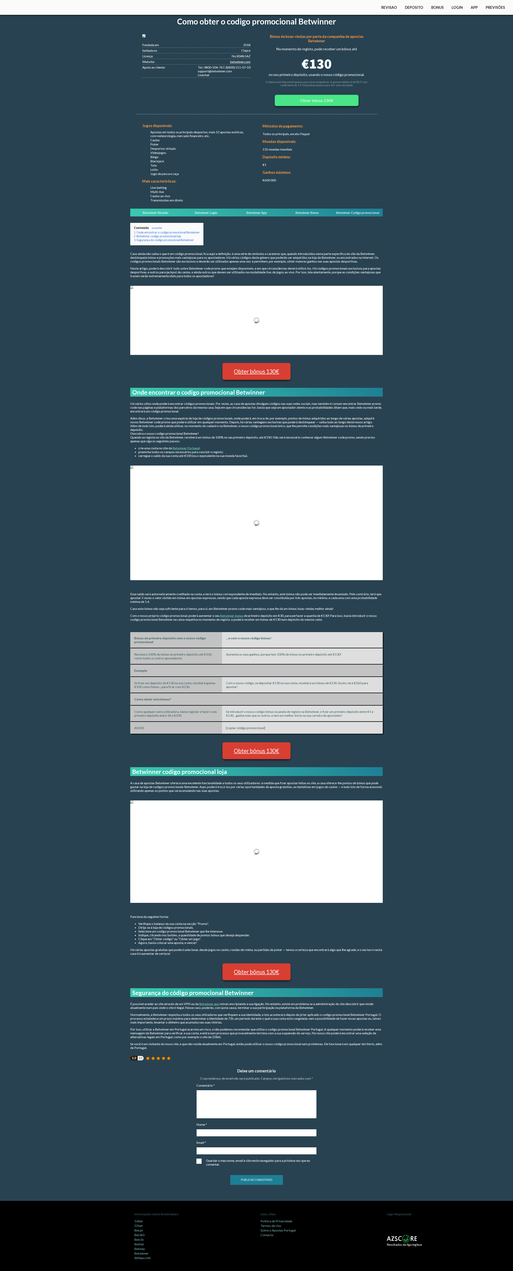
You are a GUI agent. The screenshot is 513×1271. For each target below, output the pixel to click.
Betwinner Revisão (155, 212)
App (474, 7)
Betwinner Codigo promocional (357, 212)
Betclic (139, 1239)
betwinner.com (240, 62)
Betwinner (141, 1253)
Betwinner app (209, 1004)
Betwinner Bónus (307, 212)
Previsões (495, 7)
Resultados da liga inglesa (404, 1244)
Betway (139, 1249)
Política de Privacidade (276, 1221)
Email (201, 1142)
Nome (201, 1124)
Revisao (389, 7)
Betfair (139, 1244)
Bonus (437, 7)
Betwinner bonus (231, 615)
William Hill (142, 1258)
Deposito (414, 7)
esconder (157, 227)
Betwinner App (256, 212)
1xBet (138, 1221)
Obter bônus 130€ (316, 100)
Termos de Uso (271, 1226)
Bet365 (139, 1235)
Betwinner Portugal (186, 448)
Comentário (205, 1085)
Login (457, 7)
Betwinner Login (206, 212)
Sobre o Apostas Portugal (278, 1230)
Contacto (267, 1235)
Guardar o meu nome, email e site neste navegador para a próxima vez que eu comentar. (258, 1162)
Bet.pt (138, 1230)
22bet (138, 1226)
